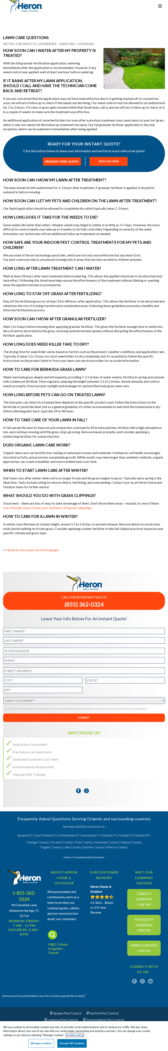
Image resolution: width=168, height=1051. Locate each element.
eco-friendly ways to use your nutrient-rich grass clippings (47, 508)
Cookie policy (75, 1035)
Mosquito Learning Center (144, 924)
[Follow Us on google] (86, 791)
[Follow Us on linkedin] (150, 981)
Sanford (104, 1013)
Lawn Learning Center (144, 948)
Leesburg (63, 1020)
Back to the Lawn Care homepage (32, 550)
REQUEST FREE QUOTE (61, 161)
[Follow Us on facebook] (78, 791)
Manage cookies (41, 1043)
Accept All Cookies (72, 1043)
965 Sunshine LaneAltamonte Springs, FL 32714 (24, 910)
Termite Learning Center (144, 899)
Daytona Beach (105, 1020)
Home (67, 857)
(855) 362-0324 (109, 161)
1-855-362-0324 (24, 896)
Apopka (67, 1013)
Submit (84, 717)
